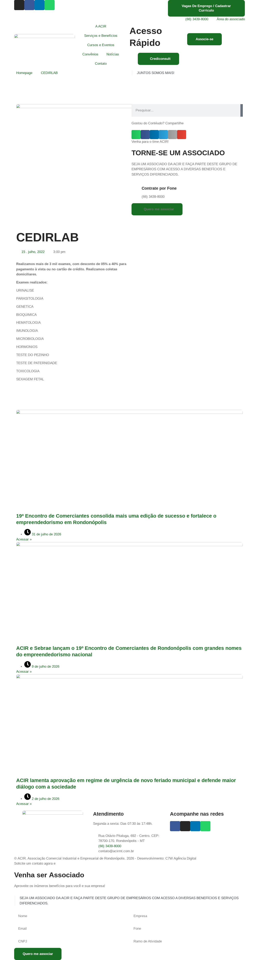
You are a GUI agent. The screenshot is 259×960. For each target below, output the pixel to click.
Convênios (90, 54)
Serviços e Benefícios (100, 36)
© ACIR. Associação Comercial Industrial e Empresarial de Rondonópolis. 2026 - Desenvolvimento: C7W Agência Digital (105, 858)
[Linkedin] (39, 5)
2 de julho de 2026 (45, 799)
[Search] (241, 110)
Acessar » (24, 539)
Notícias (112, 54)
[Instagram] (19, 5)
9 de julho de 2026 (45, 666)
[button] (136, 134)
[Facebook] (29, 5)
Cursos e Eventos (100, 45)
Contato (101, 64)
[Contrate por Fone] (137, 189)
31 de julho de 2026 (46, 534)
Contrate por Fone (159, 188)
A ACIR (100, 26)
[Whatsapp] (50, 5)
